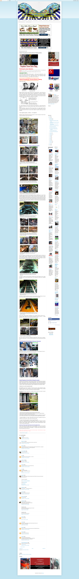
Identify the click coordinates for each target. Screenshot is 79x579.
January (51, 142)
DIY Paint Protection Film (53, 126)
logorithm (22, 475)
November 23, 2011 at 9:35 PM (25, 462)
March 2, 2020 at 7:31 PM (24, 519)
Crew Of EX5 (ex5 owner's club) (56, 293)
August (51, 135)
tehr (21, 469)
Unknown (22, 445)
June (50, 137)
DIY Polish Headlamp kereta (53, 130)
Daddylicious (23, 487)
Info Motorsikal (35, 20)
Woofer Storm (23, 441)
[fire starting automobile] (49, 323)
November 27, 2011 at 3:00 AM (25, 498)
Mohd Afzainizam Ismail (52, 320)
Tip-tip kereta (30, 20)
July (50, 136)
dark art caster (57, 221)
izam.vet (56, 204)
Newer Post (21, 548)
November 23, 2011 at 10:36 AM (25, 448)
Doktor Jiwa (56, 235)
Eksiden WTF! (25, 482)
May (50, 138)
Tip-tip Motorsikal (24, 20)
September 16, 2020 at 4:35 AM (25, 529)
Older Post (44, 548)
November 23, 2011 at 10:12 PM (25, 472)
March (50, 140)
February (51, 141)
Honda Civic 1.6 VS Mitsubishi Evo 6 (54, 125)
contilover (56, 148)
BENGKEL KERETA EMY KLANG (56, 265)
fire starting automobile (54, 322)
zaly (21, 455)
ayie (22, 436)
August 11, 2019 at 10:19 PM (25, 514)
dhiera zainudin (23, 496)
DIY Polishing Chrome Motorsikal (54, 131)
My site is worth (51, 333)
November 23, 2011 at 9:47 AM (25, 443)
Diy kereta (50, 20)
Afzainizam (54, 94)
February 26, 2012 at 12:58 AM (25, 504)
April (50, 139)
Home (19, 20)
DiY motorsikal (45, 20)
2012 (49, 116)
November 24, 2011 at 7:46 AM (25, 489)
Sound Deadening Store (24, 542)
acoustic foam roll (23, 544)
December (51, 118)
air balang (56, 250)
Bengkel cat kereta (56, 20)
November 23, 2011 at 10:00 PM (25, 466)
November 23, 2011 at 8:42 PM (25, 457)
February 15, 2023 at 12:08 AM (25, 545)
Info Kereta (40, 20)
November (51, 119)
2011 (49, 117)
